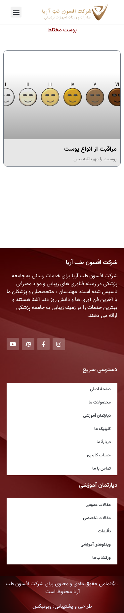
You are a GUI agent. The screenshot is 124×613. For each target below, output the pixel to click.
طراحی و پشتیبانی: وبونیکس (62, 606)
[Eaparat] (28, 344)
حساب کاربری (99, 455)
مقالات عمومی (98, 505)
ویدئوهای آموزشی (96, 544)
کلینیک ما (102, 429)
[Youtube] (13, 344)
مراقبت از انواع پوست (90, 149)
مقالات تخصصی (97, 518)
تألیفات (104, 531)
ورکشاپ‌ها (101, 558)
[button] (16, 12)
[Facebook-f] (43, 344)
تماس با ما (101, 468)
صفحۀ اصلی (100, 389)
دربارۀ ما (104, 442)
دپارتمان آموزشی (97, 415)
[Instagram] (59, 344)
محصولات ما (100, 402)
